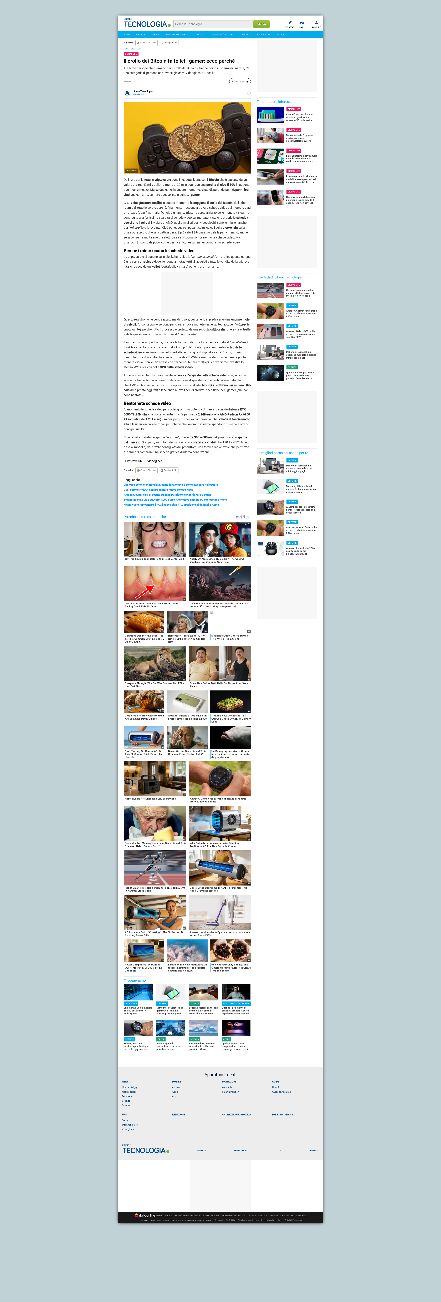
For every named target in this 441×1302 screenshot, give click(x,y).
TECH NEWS (131, 1003)
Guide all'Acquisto (281, 1091)
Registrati (289, 27)
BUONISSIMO (288, 1216)
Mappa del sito (241, 1151)
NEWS (127, 34)
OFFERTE (246, 34)
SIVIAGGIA (263, 1216)
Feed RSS (201, 1151)
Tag (279, 1151)
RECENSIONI (264, 34)
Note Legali (156, 1220)
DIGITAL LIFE (136, 49)
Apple (175, 1091)
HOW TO (201, 34)
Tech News (128, 1096)
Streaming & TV (130, 1124)
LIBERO (159, 1216)
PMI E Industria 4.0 (283, 1114)
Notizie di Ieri (129, 1091)
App (174, 1096)
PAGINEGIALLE (182, 1216)
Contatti (313, 1151)
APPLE (156, 34)
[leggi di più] (249, 93)
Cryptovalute (134, 461)
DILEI (254, 1216)
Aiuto (208, 1220)
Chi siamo (144, 1220)
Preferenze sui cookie (194, 1220)
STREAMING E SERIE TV (178, 34)
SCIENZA (194, 1003)
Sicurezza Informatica (236, 1114)
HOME (126, 49)
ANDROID (141, 34)
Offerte (126, 1105)
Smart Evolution (230, 1091)
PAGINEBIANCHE (229, 1216)
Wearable (227, 1087)
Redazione (178, 1114)
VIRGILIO (169, 1216)
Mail (301, 27)
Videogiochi (155, 461)
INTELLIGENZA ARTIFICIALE (236, 1003)
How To (276, 1087)
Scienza (126, 1100)
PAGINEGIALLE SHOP (200, 1216)
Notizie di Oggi (129, 1087)
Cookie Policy (177, 1220)
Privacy (166, 1220)
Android (176, 1087)
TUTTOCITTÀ (244, 1216)
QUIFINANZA (275, 1216)
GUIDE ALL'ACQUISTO (223, 34)
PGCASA (215, 1216)
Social (125, 1120)
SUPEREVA (301, 1216)
